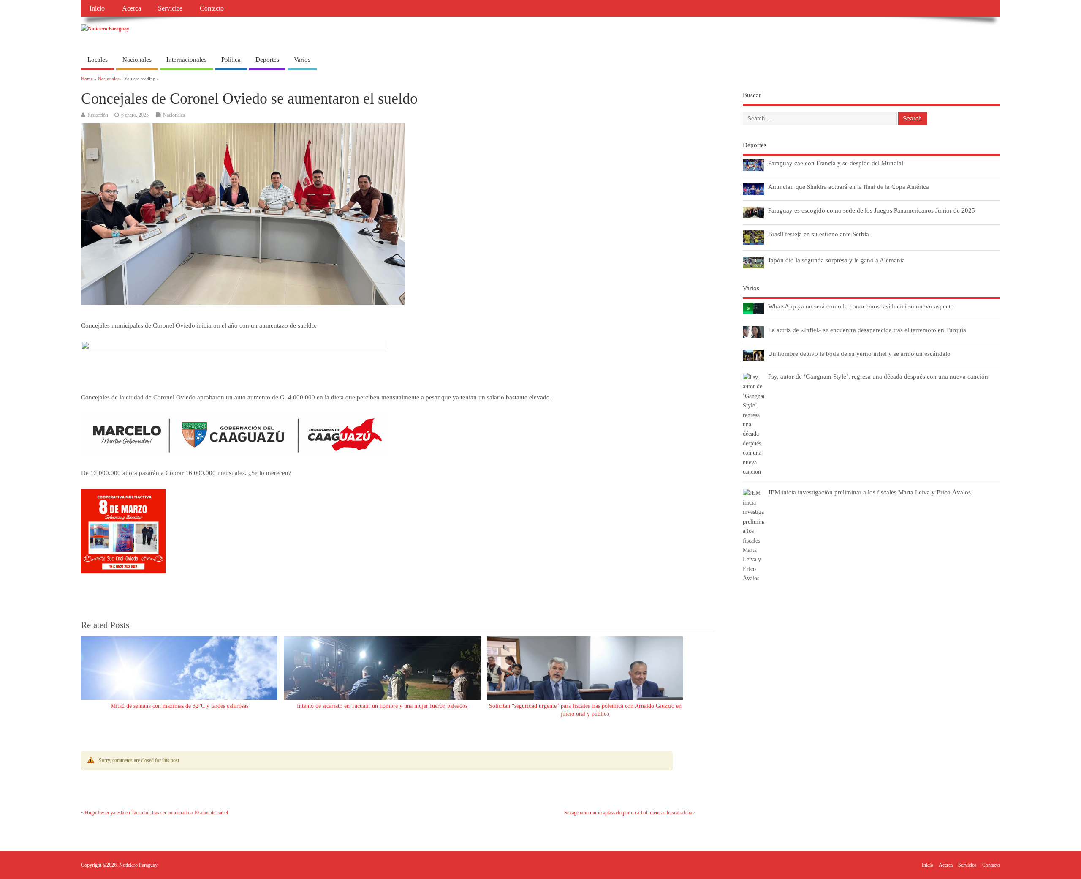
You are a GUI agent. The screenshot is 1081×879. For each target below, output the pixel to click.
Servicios (170, 8)
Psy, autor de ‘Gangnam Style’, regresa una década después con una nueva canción (878, 376)
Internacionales (186, 59)
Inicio (97, 8)
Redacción (97, 115)
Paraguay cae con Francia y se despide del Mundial (835, 163)
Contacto (212, 8)
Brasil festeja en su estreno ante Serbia (818, 233)
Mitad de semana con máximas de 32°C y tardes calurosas (179, 706)
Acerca (131, 8)
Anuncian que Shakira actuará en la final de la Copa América (848, 186)
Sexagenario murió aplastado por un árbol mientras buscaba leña (628, 813)
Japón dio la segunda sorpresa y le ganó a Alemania (836, 260)
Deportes (267, 59)
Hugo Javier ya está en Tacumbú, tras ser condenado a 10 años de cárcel (156, 813)
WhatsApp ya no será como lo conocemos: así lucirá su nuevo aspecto (861, 306)
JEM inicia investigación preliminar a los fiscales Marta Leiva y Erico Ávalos (869, 492)
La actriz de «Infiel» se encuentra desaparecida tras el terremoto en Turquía (867, 329)
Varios (302, 59)
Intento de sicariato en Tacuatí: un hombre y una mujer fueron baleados (382, 706)
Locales (97, 59)
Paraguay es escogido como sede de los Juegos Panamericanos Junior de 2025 (871, 210)
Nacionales (137, 59)
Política (231, 59)
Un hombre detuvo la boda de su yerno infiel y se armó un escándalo (859, 353)
